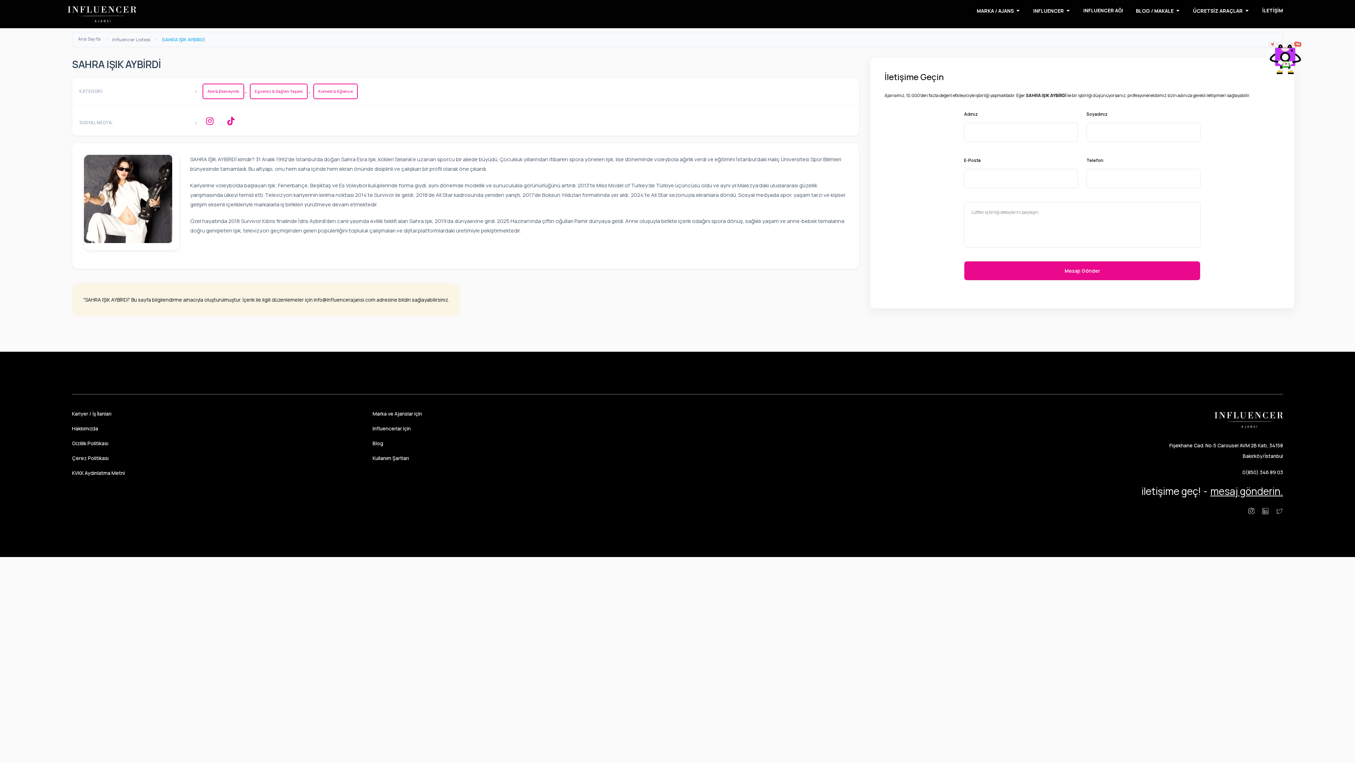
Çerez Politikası (90, 458)
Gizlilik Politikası (90, 443)
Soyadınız (1097, 114)
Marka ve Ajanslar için (397, 413)
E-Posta (972, 160)
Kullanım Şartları (391, 458)
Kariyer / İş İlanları (92, 413)
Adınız (971, 114)
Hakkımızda (85, 428)
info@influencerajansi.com (344, 299)
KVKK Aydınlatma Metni (98, 473)
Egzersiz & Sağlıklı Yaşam (279, 91)
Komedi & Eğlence (335, 91)
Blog (378, 443)
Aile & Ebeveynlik (223, 91)
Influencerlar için (392, 428)
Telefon (1094, 160)
